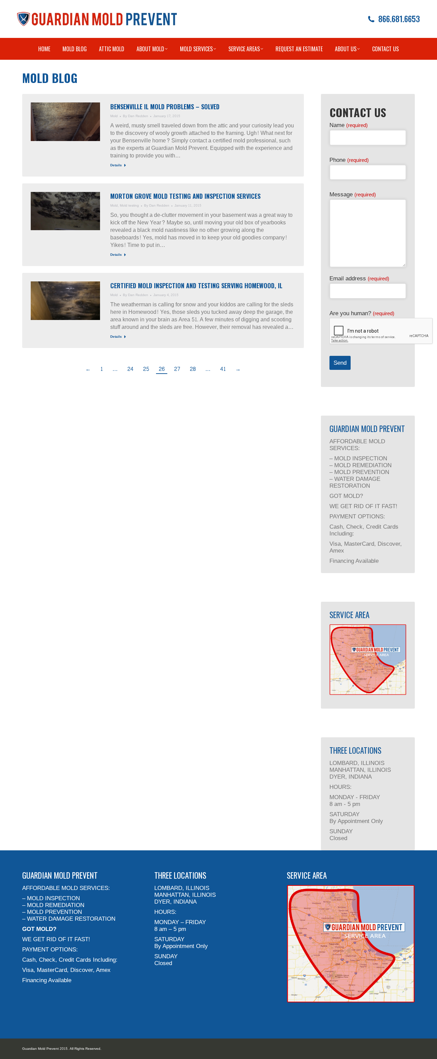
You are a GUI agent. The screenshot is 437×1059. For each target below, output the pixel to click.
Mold (114, 116)
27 (177, 369)
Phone (349, 160)
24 (130, 369)
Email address (359, 278)
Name (348, 125)
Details (116, 165)
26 (162, 369)
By (135, 116)
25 (146, 369)
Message (352, 194)
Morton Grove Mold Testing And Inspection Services (185, 196)
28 (193, 369)
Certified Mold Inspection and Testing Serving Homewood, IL (196, 285)
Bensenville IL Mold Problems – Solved (165, 106)
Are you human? (361, 313)
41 (223, 369)
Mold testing (129, 206)
